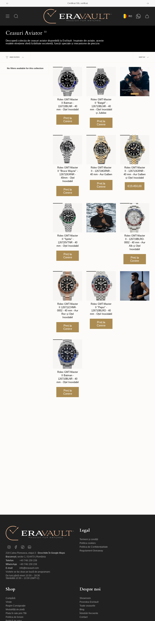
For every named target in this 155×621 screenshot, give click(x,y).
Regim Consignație (16, 605)
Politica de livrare (14, 617)
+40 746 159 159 (28, 560)
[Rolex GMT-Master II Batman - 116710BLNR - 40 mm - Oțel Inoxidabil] (67, 81)
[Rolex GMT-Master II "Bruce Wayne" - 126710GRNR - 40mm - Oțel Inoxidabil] (67, 149)
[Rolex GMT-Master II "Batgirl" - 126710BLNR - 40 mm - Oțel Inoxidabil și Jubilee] (101, 81)
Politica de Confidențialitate (94, 547)
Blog (82, 609)
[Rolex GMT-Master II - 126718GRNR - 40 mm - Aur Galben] (101, 149)
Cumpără (10, 598)
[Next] (147, 3)
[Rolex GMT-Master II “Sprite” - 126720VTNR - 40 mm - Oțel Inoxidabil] (67, 217)
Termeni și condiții (89, 539)
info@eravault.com (29, 568)
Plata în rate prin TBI (16, 613)
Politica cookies (88, 543)
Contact (84, 617)
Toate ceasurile (87, 605)
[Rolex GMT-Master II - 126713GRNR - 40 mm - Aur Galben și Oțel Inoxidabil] (134, 149)
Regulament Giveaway (91, 550)
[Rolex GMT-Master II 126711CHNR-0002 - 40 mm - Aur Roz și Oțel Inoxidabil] (67, 285)
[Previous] (7, 3)
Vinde (9, 602)
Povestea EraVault (89, 602)
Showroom (85, 598)
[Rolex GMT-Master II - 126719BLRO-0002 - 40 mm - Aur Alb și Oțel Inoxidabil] (134, 217)
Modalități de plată (15, 609)
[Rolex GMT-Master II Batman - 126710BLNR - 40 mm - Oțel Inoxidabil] (67, 354)
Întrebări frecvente (89, 613)
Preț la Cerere (67, 119)
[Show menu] (7, 16)
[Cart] (147, 16)
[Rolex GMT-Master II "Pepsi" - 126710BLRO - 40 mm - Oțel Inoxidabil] (101, 285)
